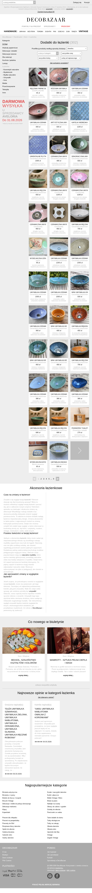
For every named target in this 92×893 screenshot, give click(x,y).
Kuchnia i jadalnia (9, 60)
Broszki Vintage (7, 801)
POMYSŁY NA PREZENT (31, 26)
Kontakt (50, 858)
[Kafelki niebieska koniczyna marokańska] (79, 111)
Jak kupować (51, 852)
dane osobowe (60, 870)
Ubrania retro (51, 829)
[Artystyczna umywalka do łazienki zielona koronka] (59, 111)
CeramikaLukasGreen (59, 91)
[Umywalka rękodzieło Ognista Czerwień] (79, 314)
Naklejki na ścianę (53, 804)
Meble (4, 83)
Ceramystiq (59, 192)
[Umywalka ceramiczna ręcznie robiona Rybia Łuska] (59, 281)
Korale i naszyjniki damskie (56, 792)
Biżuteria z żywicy (8, 795)
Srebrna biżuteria (8, 832)
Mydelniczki (7, 72)
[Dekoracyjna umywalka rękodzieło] (79, 145)
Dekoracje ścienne (9, 54)
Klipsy (4, 809)
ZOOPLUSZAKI (38, 91)
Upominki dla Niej (53, 832)
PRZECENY (65, 26)
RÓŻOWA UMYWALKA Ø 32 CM (63, 88)
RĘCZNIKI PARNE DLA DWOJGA (42, 88)
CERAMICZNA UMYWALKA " (61, 224)
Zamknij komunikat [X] (46, 12)
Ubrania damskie (53, 826)
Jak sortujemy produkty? (59, 63)
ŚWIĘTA (74, 31)
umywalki (32, 591)
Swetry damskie (8, 838)
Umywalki (7, 77)
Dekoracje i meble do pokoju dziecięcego (16, 804)
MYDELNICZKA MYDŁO (39, 462)
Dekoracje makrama (9, 806)
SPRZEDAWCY (49, 26)
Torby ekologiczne (53, 820)
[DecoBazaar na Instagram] (50, 876)
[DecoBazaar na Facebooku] (57, 876)
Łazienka (5, 66)
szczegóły (49, 9)
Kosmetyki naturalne (11, 70)
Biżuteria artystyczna (9, 792)
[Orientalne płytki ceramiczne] (38, 145)
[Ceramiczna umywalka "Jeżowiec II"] (59, 179)
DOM (68, 31)
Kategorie (6, 40)
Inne (5, 80)
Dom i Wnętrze (23, 656)
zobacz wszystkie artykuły (46, 685)
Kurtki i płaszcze (53, 795)
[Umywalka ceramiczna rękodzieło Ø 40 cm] (38, 281)
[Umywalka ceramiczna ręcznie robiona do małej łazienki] (38, 382)
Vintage (49, 835)
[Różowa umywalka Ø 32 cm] (59, 77)
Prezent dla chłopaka (9, 818)
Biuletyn (5, 855)
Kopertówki (6, 812)
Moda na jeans (52, 801)
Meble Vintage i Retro (54, 798)
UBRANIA (22, 31)
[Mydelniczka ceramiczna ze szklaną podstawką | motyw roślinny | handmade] (38, 247)
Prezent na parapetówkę (10, 820)
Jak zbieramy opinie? (46, 697)
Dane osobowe (7, 858)
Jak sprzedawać (52, 855)
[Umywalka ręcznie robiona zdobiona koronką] (38, 179)
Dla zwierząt (7, 57)
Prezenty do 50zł (8, 823)
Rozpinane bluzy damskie (11, 826)
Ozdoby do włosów (53, 809)
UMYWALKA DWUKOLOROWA (62, 462)
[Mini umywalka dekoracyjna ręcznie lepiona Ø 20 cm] (59, 314)
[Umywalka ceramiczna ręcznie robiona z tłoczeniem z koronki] (59, 247)
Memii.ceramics (38, 464)
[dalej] (79, 450)
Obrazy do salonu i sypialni (56, 806)
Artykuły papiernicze (10, 48)
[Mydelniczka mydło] (38, 450)
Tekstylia (5, 89)
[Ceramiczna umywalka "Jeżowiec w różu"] (79, 179)
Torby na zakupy (53, 823)
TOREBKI (40, 31)
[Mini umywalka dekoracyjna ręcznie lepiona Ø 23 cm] (38, 348)
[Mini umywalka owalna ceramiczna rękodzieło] (79, 281)
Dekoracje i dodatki (9, 51)
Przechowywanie (8, 86)
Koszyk (87, 2)
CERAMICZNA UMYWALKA (40, 224)
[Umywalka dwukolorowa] (59, 450)
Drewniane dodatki (80, 430)
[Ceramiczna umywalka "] (59, 213)
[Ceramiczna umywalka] (38, 213)
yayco (38, 260)
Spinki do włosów (8, 829)
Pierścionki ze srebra (54, 812)
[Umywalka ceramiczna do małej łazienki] (79, 77)
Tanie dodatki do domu (55, 818)
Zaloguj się (77, 2)
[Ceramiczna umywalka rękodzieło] (59, 145)
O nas (4, 852)
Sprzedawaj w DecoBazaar (56, 860)
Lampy (5, 63)
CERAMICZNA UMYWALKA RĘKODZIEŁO (67, 156)
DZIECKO (61, 31)
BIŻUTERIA (31, 31)
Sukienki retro (7, 835)
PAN (54, 31)
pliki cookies (71, 870)
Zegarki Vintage (52, 838)
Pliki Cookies (7, 860)
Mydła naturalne (9, 75)
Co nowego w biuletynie (46, 622)
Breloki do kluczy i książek (11, 798)
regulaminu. (59, 868)
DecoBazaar (37, 608)
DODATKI (48, 31)
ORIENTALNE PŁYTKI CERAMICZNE (44, 156)
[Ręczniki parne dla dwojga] (38, 77)
